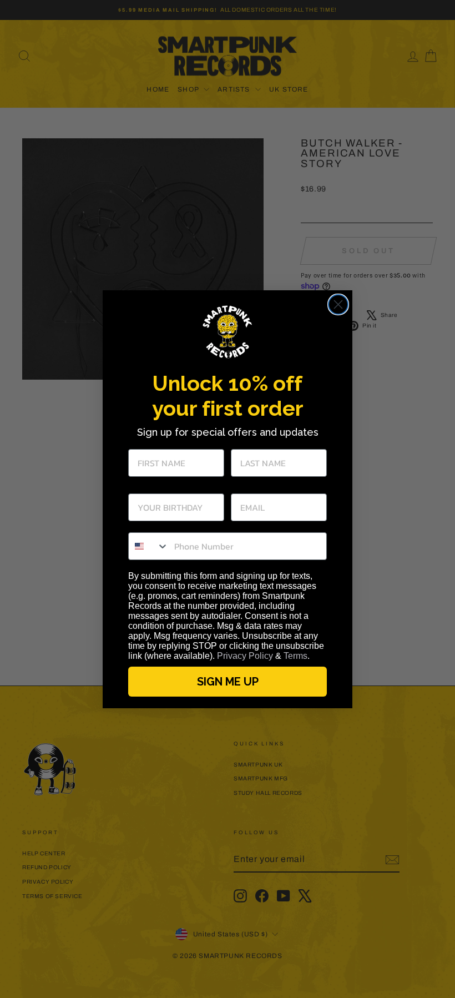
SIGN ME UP (228, 681)
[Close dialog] (338, 304)
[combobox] (149, 546)
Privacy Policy (245, 656)
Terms (295, 656)
